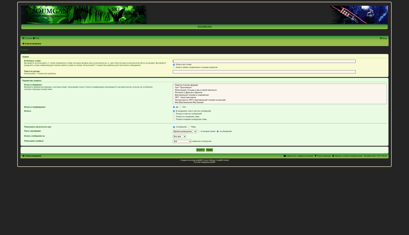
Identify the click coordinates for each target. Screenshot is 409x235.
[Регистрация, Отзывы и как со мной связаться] (279, 90)
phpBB (198, 160)
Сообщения (181, 127)
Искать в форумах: (33, 85)
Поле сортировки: (32, 131)
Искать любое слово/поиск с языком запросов (196, 67)
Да (176, 107)
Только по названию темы (187, 117)
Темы (193, 127)
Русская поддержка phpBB (204, 162)
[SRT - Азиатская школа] (279, 97)
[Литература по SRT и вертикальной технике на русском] (279, 100)
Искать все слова (183, 64)
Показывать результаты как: (37, 127)
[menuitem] (36, 38)
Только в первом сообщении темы (191, 119)
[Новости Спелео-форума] (279, 85)
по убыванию (225, 131)
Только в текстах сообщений (188, 114)
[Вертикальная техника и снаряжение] (279, 95)
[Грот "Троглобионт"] (279, 87)
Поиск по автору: (32, 71)
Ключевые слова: (32, 61)
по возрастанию (207, 131)
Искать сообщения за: (34, 136)
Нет (184, 107)
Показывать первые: (34, 141)
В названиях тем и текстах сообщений (193, 111)
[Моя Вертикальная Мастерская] (279, 102)
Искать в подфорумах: (35, 107)
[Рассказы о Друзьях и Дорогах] (279, 92)
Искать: (27, 111)
